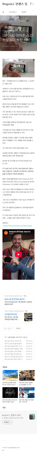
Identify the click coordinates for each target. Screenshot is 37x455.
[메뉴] (33, 4)
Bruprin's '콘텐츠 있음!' (17, 4)
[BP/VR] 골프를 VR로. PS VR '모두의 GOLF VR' (14, 347)
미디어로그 (13, 12)
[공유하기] (8, 328)
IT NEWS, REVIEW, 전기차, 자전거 (13, 418)
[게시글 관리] (11, 328)
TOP (33, 448)
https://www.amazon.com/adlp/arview (17, 225)
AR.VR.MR (11, 337)
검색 (28, 4)
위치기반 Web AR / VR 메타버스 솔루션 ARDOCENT (18, 303)
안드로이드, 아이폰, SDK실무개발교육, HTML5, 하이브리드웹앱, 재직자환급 (12, 318)
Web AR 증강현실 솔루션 (15, 299)
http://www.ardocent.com (14, 296)
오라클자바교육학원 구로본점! (12, 314)
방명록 (24, 12)
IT (5, 337)
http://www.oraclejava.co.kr (14, 311)
